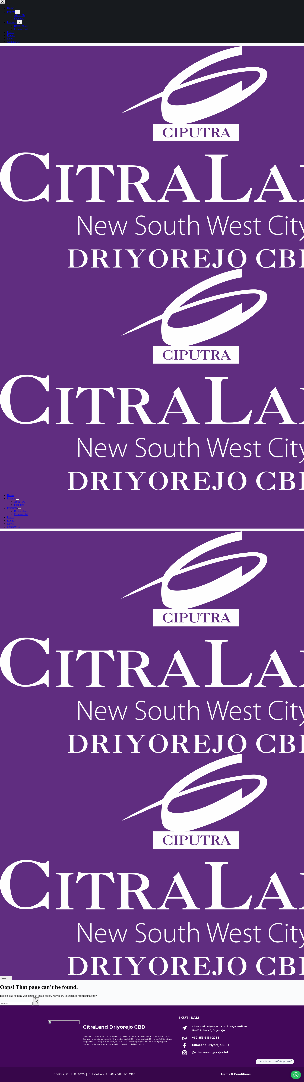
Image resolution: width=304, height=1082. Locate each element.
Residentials (20, 511)
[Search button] (36, 1001)
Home (10, 495)
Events (11, 520)
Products (12, 507)
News (10, 523)
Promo (10, 517)
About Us (19, 501)
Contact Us (13, 526)
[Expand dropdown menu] (17, 499)
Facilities (19, 504)
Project (11, 498)
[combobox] (16, 1003)
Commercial (21, 514)
